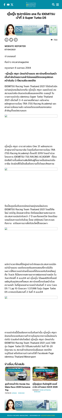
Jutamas (13, 393)
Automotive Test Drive (43, 370)
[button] (7, 40)
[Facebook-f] (4, 4)
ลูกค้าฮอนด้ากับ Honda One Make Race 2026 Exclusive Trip (17, 386)
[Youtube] (8, 4)
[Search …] (53, 4)
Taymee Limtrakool (45, 390)
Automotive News (14, 370)
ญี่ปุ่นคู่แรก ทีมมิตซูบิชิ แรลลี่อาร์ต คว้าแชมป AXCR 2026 (44, 385)
